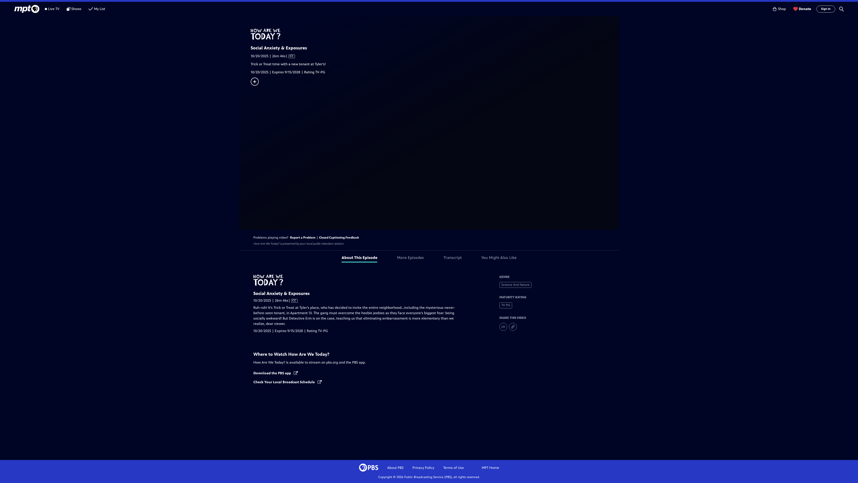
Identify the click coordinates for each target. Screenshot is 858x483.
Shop (782, 9)
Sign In (826, 9)
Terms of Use (453, 468)
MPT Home (490, 468)
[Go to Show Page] (435, 34)
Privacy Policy (423, 468)
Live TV (53, 9)
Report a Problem (302, 237)
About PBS (395, 468)
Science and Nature (515, 285)
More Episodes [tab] (410, 257)
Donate (805, 9)
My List (99, 9)
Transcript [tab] (453, 257)
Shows (76, 9)
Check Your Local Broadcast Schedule (284, 382)
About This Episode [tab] (359, 257)
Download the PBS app (272, 373)
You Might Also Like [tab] (499, 257)
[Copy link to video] (513, 327)
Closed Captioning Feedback (339, 237)
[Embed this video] (503, 327)
